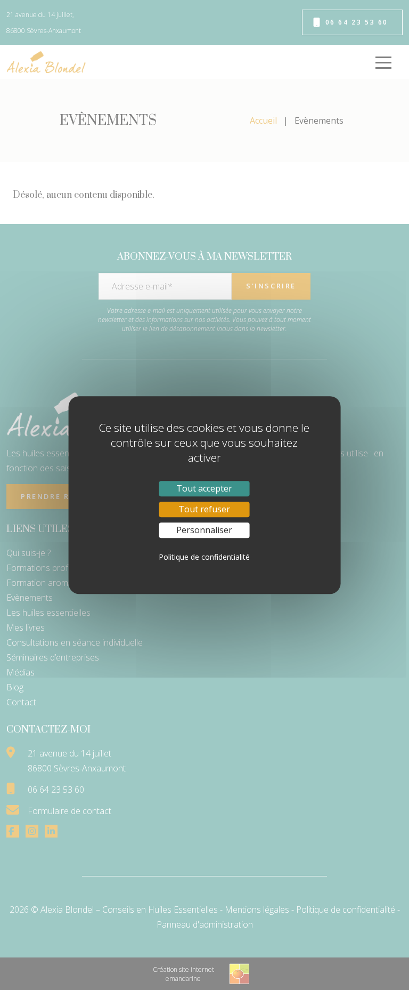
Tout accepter (204, 488)
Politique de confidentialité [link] (204, 557)
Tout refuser (204, 509)
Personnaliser (204, 530)
